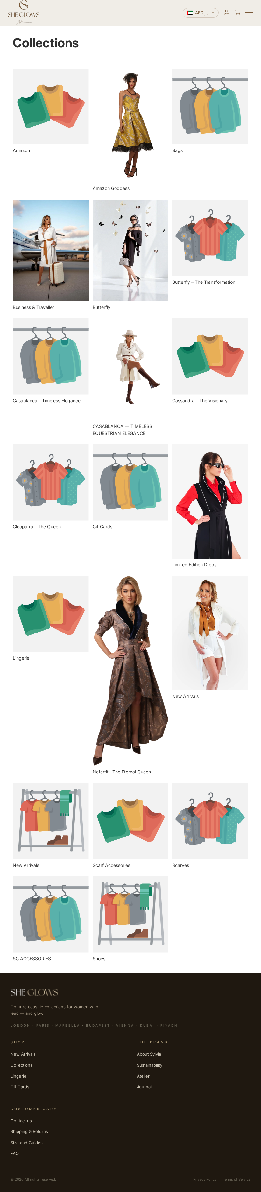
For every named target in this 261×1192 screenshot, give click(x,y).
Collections (21, 1065)
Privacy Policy (204, 1179)
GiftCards (20, 1086)
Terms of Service (236, 1179)
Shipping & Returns (29, 1131)
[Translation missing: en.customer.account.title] (226, 13)
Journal (144, 1086)
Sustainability (149, 1065)
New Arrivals (23, 1054)
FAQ (15, 1153)
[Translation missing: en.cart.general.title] (237, 13)
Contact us (21, 1120)
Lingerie (18, 1076)
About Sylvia (149, 1054)
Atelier (143, 1076)
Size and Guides (27, 1142)
